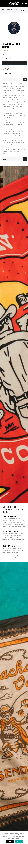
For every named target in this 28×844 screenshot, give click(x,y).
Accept (19, 841)
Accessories (9, 9)
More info (10, 841)
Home (2, 9)
